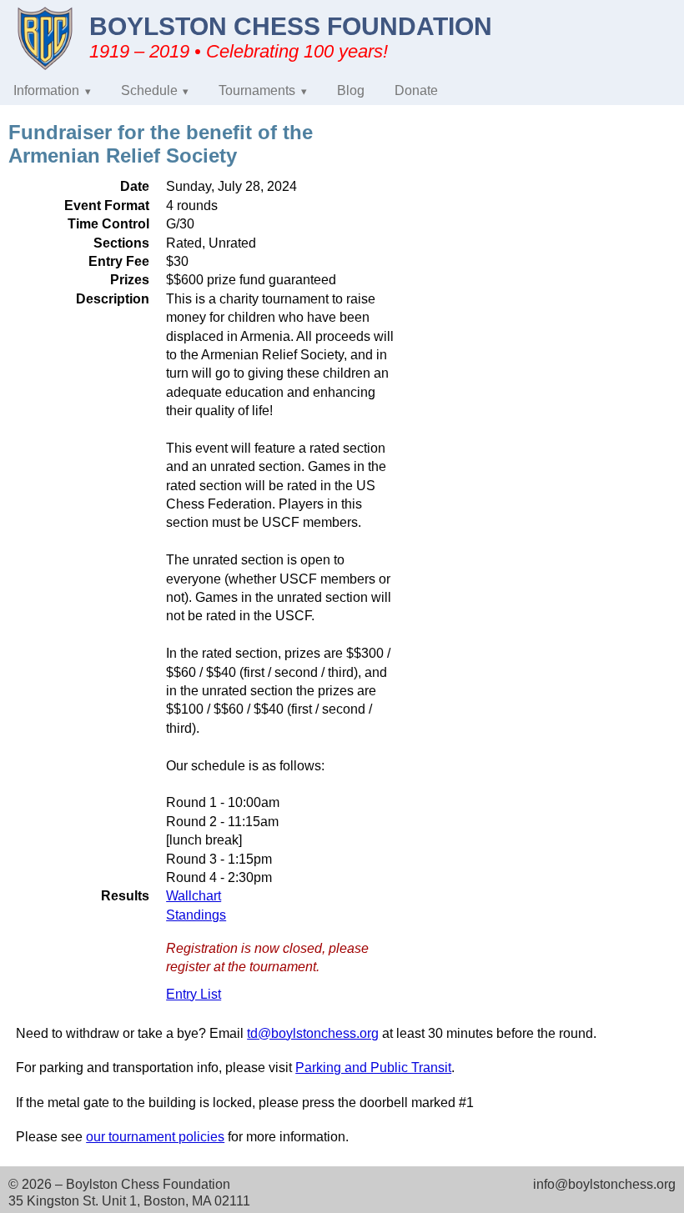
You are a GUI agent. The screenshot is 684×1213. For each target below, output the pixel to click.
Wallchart (193, 896)
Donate (416, 90)
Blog (351, 90)
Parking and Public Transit (373, 1067)
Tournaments (257, 90)
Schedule (149, 90)
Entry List (193, 994)
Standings (196, 915)
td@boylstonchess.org (313, 1033)
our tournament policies (155, 1137)
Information (46, 90)
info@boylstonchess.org (604, 1184)
